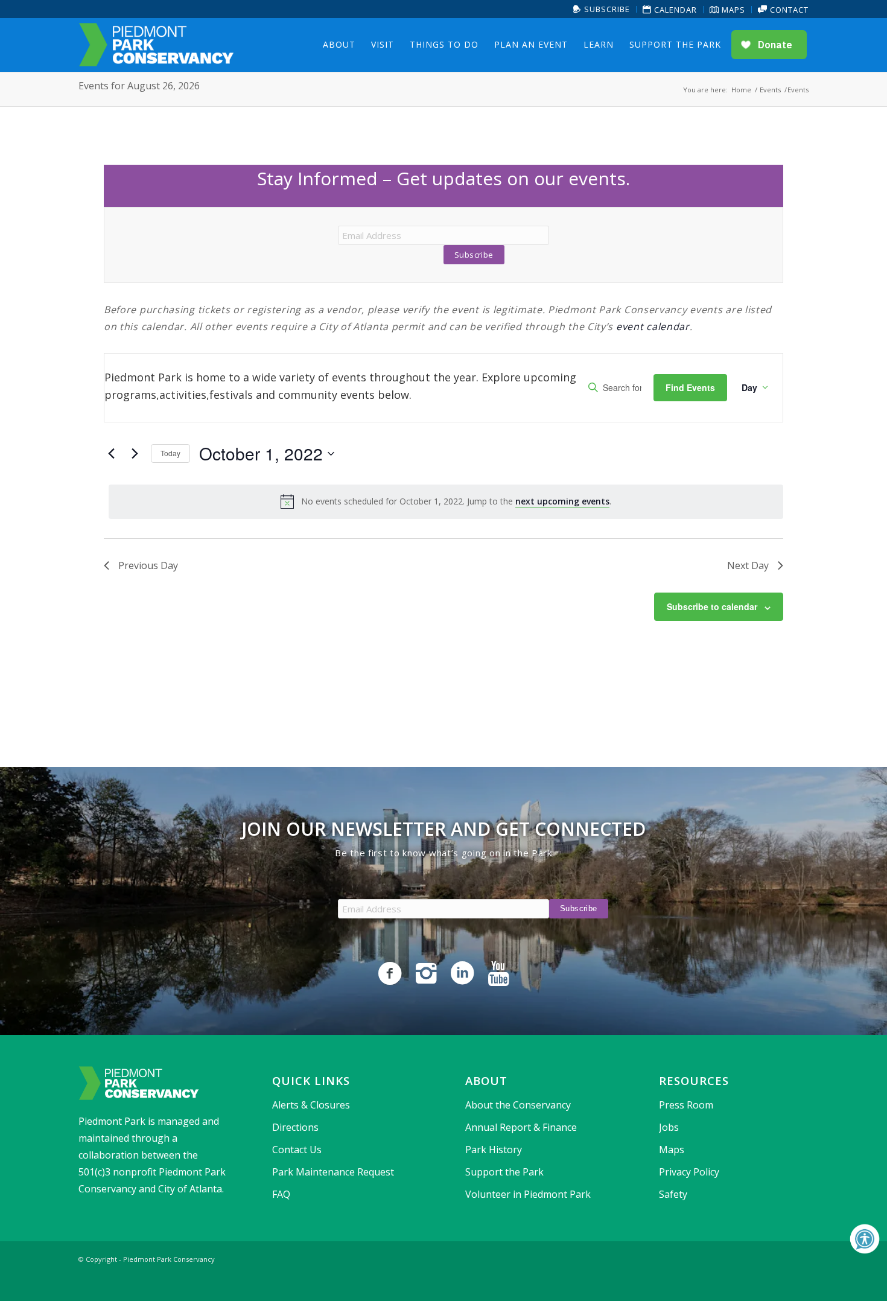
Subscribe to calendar (712, 606)
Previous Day (148, 565)
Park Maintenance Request (333, 1172)
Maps (732, 9)
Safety (673, 1194)
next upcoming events (562, 501)
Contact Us (297, 1149)
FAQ (281, 1194)
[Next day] (134, 454)
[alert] (446, 501)
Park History (493, 1149)
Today (170, 453)
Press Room (686, 1105)
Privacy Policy (689, 1172)
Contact (788, 9)
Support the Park (504, 1172)
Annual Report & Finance (521, 1127)
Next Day (748, 565)
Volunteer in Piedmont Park (528, 1194)
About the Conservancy (518, 1105)
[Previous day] (111, 454)
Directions (295, 1127)
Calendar (674, 9)
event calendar (653, 326)
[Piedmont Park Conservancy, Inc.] (156, 44)
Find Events (690, 387)
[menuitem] (602, 9)
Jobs (669, 1127)
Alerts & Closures (311, 1105)
